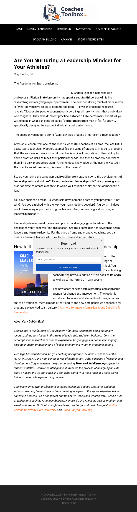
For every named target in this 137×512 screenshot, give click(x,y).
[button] (68, 243)
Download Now (68, 267)
